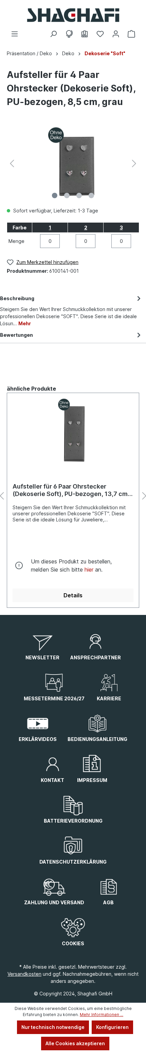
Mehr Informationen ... (101, 1014)
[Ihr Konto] (116, 33)
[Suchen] (53, 33)
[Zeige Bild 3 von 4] (79, 195)
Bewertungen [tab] (16, 335)
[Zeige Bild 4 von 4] (91, 195)
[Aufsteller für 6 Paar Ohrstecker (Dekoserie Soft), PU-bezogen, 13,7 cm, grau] (73, 432)
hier (89, 569)
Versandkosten (24, 974)
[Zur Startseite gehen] (73, 15)
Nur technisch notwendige (53, 1027)
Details (73, 595)
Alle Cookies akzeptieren (75, 1043)
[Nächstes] (134, 163)
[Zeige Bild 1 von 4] (54, 195)
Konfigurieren (112, 1027)
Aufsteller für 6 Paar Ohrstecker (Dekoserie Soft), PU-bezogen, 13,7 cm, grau (71, 490)
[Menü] (14, 33)
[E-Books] (84, 33)
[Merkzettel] (100, 33)
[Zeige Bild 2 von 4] (67, 195)
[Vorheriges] (12, 163)
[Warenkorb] (131, 33)
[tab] (71, 310)
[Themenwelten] (69, 33)
